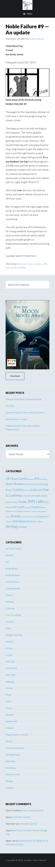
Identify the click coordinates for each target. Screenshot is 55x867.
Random (19, 511)
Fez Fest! (10, 405)
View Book (15, 376)
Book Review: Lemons (16, 419)
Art (36, 478)
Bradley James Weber (27, 5)
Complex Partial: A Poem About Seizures (25, 412)
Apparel (31, 479)
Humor (22, 501)
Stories (14, 267)
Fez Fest (25, 496)
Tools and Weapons (27, 517)
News (8, 511)
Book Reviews (15, 484)
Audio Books (44, 479)
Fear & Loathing (13, 615)
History (15, 502)
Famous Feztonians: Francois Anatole (23, 399)
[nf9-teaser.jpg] (27, 95)
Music (42, 507)
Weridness (20, 521)
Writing (22, 267)
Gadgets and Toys (40, 496)
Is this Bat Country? (21, 817)
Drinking (27, 490)
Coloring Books (13, 588)
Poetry (14, 511)
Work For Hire (34, 521)
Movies (35, 507)
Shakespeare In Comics (17, 734)
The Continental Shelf (33, 810)
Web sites (9, 522)
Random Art (27, 511)
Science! (34, 511)
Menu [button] (29, 13)
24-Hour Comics (26, 263)
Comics (38, 263)
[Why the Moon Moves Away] (27, 334)
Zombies (22, 526)
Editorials (36, 489)
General (9, 502)
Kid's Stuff (18, 507)
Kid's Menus (11, 668)
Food (31, 495)
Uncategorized (41, 516)
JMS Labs (35, 501)
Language (28, 507)
